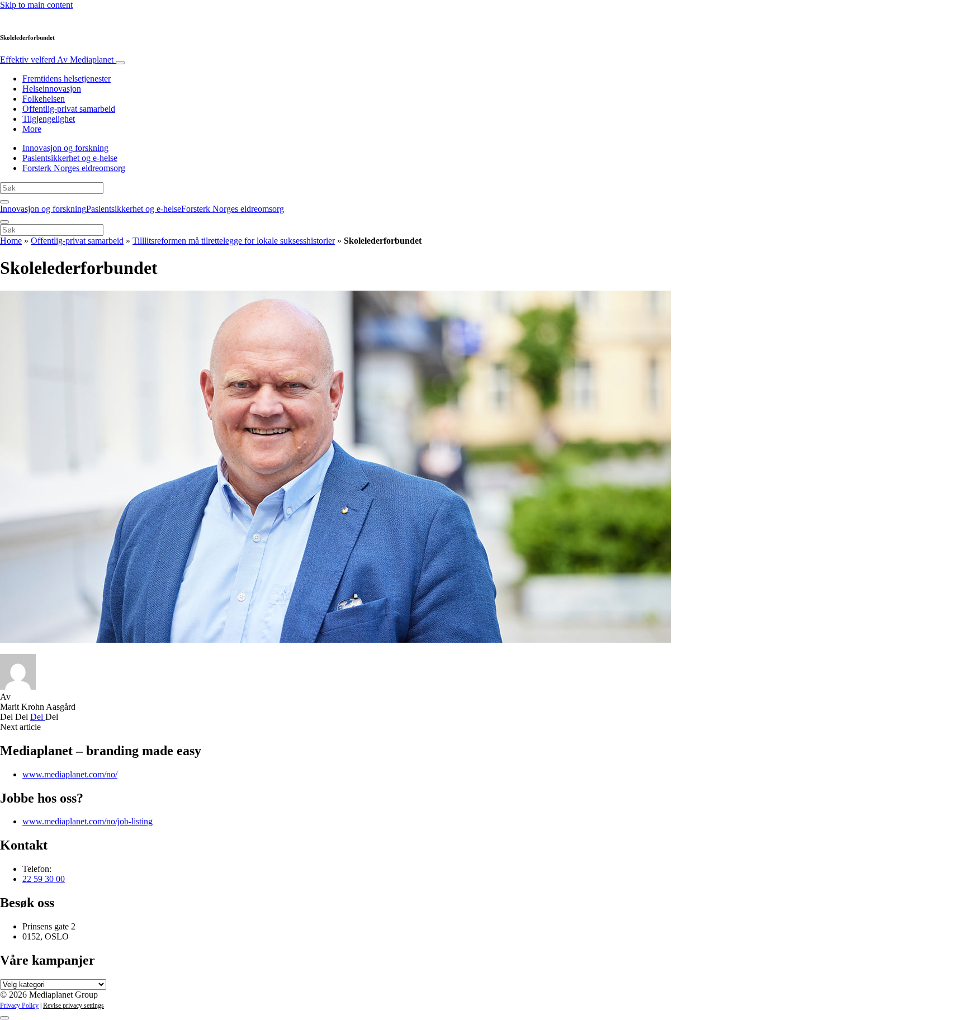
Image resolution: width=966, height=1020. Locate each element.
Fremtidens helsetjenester (66, 78)
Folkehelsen (43, 98)
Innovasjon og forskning (65, 148)
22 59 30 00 (43, 879)
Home (11, 240)
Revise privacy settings (73, 1005)
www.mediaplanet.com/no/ (69, 774)
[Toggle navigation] (120, 62)
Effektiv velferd (56, 59)
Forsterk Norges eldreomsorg (73, 168)
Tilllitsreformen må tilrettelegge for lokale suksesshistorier (233, 240)
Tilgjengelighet (48, 119)
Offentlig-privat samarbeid (68, 108)
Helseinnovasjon (51, 88)
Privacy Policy (19, 1005)
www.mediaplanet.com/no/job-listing (87, 821)
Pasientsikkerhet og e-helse (69, 158)
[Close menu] (4, 222)
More (31, 129)
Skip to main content (36, 5)
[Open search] (4, 201)
